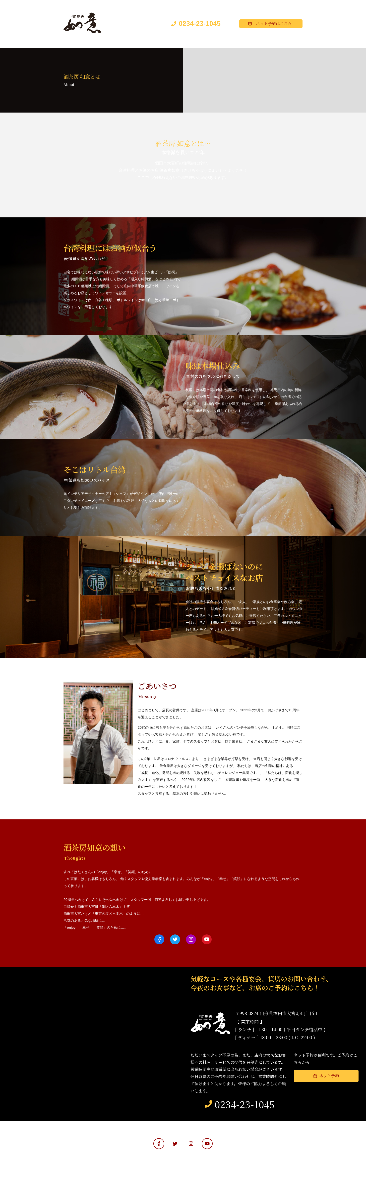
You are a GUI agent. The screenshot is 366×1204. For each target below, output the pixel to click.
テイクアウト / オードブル (276, 43)
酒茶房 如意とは (105, 43)
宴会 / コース (234, 43)
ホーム (75, 43)
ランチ (206, 43)
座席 (133, 43)
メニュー (156, 43)
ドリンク (182, 43)
